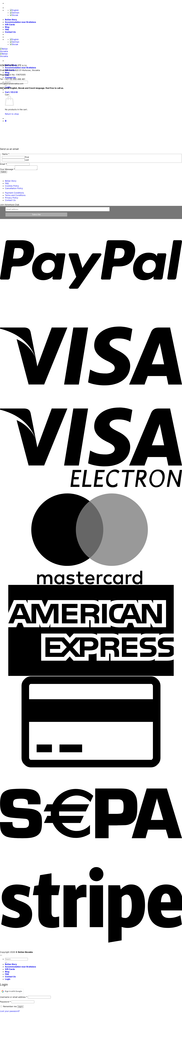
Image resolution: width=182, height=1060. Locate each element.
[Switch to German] (14, 12)
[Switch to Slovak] (14, 15)
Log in (20, 1007)
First (27, 157)
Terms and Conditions (15, 195)
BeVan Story (11, 19)
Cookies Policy (12, 186)
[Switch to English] (14, 10)
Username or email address (13, 997)
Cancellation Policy (14, 188)
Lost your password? (10, 1011)
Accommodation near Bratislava (20, 22)
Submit (3, 172)
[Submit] (6, 85)
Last (27, 160)
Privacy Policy (11, 197)
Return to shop (12, 114)
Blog (7, 27)
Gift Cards (10, 24)
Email (3, 164)
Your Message (7, 169)
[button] (11, 92)
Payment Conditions (14, 193)
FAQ (7, 29)
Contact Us (10, 32)
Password (5, 1001)
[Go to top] (1, 955)
